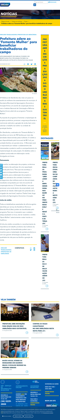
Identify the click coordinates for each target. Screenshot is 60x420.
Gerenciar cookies (7, 416)
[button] (34, 4)
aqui (22, 394)
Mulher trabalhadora (9, 34)
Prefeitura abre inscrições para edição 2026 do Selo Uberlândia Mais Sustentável (14, 326)
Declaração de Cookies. (48, 412)
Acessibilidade (52, 2)
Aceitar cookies (28, 416)
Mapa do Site (50, 401)
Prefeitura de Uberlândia (27, 34)
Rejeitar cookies (18, 416)
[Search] (49, 2)
